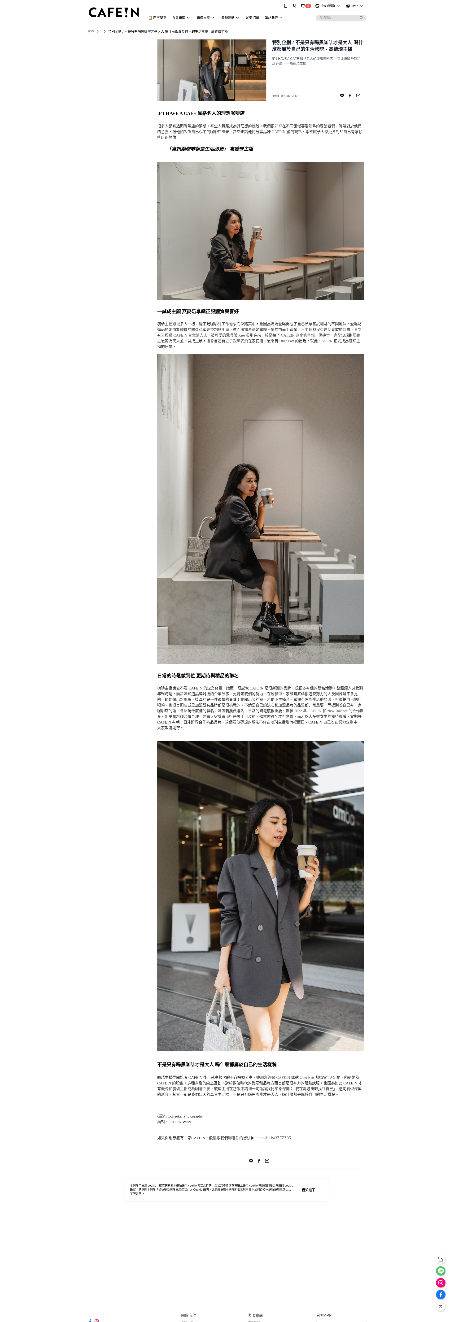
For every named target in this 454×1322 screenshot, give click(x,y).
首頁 (90, 31)
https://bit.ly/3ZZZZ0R (273, 1138)
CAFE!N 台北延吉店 (190, 335)
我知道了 (308, 1190)
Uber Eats (286, 341)
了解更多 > (137, 1193)
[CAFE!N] (113, 12)
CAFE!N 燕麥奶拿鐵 (298, 335)
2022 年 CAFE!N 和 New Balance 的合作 (327, 711)
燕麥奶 (242, 341)
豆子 (229, 341)
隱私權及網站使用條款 (172, 1189)
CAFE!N (283, 1077)
